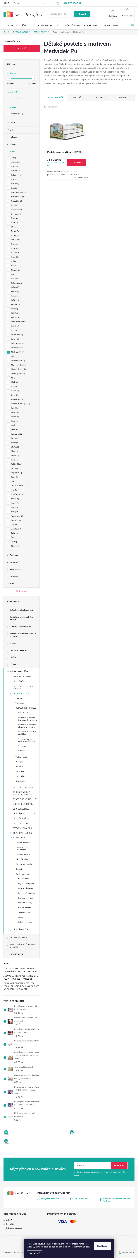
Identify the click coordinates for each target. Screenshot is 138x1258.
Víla (14, 507)
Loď (13, 330)
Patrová (21, 751)
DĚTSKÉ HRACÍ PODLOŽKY (25, 813)
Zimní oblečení (24, 912)
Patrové (18, 698)
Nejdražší (100, 97)
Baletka (15, 171)
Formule (15, 235)
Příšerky (15, 546)
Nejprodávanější (55, 97)
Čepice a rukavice (25, 898)
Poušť (14, 425)
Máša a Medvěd (18, 343)
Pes (14, 408)
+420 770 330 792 (80, 1198)
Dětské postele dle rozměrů (21, 610)
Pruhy (15, 438)
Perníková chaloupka (20, 404)
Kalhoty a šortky (25, 922)
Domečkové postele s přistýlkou (27, 733)
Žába (14, 533)
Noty (14, 386)
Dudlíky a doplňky (22, 854)
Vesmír (15, 503)
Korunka (15, 291)
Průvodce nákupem (14, 1228)
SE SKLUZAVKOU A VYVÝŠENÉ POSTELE (22, 793)
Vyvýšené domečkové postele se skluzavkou (27, 740)
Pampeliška (16, 399)
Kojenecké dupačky (26, 883)
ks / (21, 48)
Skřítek (15, 447)
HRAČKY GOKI (16, 954)
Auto (14, 158)
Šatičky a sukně (24, 907)
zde (87, 1246)
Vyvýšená (22, 746)
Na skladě (16, 98)
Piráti (14, 412)
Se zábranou (20, 781)
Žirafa (14, 542)
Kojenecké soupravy (26, 893)
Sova (14, 460)
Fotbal (15, 240)
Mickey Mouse (17, 360)
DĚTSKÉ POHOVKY (21, 823)
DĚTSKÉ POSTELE (21, 693)
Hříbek (15, 261)
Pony (14, 421)
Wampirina (16, 520)
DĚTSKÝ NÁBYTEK (21, 681)
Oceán (14, 391)
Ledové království (19, 322)
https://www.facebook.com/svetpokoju (116, 1199)
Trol (13, 490)
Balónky (16, 175)
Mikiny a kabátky (25, 902)
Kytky (15, 317)
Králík (15, 300)
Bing (14, 188)
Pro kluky (19, 766)
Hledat (82, 13)
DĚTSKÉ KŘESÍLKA (21, 818)
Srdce (15, 468)
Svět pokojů (16, 114)
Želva (14, 537)
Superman (16, 473)
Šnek (14, 477)
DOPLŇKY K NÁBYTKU (22, 833)
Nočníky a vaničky (22, 842)
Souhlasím (102, 1246)
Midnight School (18, 365)
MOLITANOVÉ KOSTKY (23, 804)
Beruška (15, 184)
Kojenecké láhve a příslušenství (22, 848)
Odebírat (119, 1165)
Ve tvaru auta (21, 757)
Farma (14, 231)
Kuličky (15, 309)
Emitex (13, 643)
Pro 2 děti (19, 771)
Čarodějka (16, 201)
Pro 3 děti (19, 776)
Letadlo (15, 326)
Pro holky (19, 762)
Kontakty (16, 3)
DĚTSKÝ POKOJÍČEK (19, 671)
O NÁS (6, 3)
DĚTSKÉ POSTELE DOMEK (24, 787)
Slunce (14, 455)
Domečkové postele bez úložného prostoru (27, 718)
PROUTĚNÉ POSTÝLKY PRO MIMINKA (22, 946)
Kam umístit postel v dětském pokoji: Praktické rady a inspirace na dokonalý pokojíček (21, 986)
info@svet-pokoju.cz (50, 1198)
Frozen (15, 244)
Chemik (15, 270)
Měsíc (15, 356)
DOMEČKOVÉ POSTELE (25, 708)
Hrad (14, 257)
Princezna (16, 434)
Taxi (13, 481)
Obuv (20, 917)
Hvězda (15, 266)
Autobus (15, 162)
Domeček (16, 214)
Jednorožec (16, 283)
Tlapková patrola (19, 486)
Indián (14, 278)
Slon (14, 451)
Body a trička (23, 878)
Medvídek (16, 348)
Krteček (15, 304)
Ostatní (18, 869)
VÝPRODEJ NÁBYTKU (22, 677)
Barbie (14, 179)
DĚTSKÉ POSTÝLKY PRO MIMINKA (23, 687)
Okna (14, 395)
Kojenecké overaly (25, 888)
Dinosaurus (16, 209)
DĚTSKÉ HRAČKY (20, 929)
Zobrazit (76, 162)
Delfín (14, 205)
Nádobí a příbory (22, 859)
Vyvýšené (19, 703)
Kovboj (15, 296)
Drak (14, 218)
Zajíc (14, 524)
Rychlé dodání (24, 713)
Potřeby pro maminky (24, 864)
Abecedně (123, 97)
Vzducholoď (16, 516)
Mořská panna (17, 373)
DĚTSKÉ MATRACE (18, 937)
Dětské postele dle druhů (20, 626)
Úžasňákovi (16, 494)
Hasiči (14, 248)
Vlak (14, 511)
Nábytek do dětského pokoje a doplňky (23, 635)
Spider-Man (17, 464)
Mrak (14, 382)
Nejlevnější (78, 97)
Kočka (15, 287)
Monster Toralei (18, 369)
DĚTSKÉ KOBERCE (21, 809)
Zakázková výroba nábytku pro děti (21, 618)
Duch (14, 222)
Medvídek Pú (17, 352)
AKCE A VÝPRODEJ (18, 650)
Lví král (15, 339)
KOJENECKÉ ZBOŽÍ (21, 838)
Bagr (14, 166)
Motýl (15, 378)
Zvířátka (16, 529)
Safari (14, 442)
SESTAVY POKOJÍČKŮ (22, 828)
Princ (14, 430)
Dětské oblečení (22, 874)
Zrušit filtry (23, 591)
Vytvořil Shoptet (128, 1252)
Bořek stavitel (17, 197)
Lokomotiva (16, 335)
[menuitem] (18, 25)
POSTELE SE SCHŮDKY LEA (25, 799)
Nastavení (34, 1253)
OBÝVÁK (14, 657)
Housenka (16, 253)
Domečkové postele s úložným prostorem (27, 725)
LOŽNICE (14, 664)
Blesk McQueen (18, 192)
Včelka (14, 499)
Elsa (13, 227)
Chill (14, 274)
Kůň (14, 313)
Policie (14, 417)
